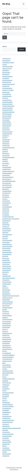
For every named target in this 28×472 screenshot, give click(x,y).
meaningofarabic (7, 301)
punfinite (5, 151)
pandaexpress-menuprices (10, 218)
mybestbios (6, 224)
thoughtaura (6, 402)
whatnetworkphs (7, 66)
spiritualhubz (6, 60)
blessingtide (6, 327)
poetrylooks (6, 260)
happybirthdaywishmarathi (10, 296)
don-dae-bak (6, 183)
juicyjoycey (5, 258)
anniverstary (6, 440)
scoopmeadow (7, 191)
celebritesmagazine (8, 379)
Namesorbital (6, 454)
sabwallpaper (6, 122)
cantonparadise (7, 88)
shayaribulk (5, 120)
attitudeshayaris (7, 298)
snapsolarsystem (7, 371)
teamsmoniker (6, 367)
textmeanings (6, 325)
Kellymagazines (7, 252)
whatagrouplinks (7, 102)
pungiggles (5, 410)
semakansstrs (6, 347)
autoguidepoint (7, 207)
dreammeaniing (7, 349)
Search (4, 46)
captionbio (5, 70)
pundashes (5, 128)
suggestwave (6, 169)
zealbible (5, 381)
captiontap (5, 209)
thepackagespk (7, 173)
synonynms (5, 313)
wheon (4, 390)
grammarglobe (6, 116)
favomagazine (6, 268)
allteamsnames (7, 361)
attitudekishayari (7, 422)
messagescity (6, 323)
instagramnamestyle (8, 278)
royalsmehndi (6, 94)
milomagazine (6, 382)
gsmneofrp (5, 163)
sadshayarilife (6, 442)
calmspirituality (7, 96)
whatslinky (5, 135)
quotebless (5, 394)
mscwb (4, 64)
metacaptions (6, 203)
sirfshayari (5, 424)
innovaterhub (6, 365)
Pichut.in (5, 329)
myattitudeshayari (8, 216)
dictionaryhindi (7, 68)
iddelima (5, 149)
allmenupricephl (7, 303)
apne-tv (4, 400)
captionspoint (6, 284)
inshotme (5, 98)
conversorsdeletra (8, 357)
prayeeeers (5, 197)
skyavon (4, 199)
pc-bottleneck (6, 353)
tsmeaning (5, 311)
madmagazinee (7, 234)
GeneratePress (14, 469)
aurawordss (6, 175)
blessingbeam (6, 126)
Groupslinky (6, 280)
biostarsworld (6, 82)
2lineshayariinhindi (8, 420)
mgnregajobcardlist (8, 147)
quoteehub (5, 74)
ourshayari (5, 213)
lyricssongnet (6, 230)
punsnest (5, 165)
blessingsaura (6, 179)
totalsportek (6, 139)
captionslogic (6, 450)
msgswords (6, 145)
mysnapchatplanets (8, 355)
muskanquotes (7, 100)
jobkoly (4, 446)
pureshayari (6, 92)
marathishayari (7, 244)
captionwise (6, 444)
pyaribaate (5, 215)
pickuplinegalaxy (7, 76)
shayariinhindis (7, 436)
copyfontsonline (7, 246)
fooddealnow (6, 412)
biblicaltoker (6, 299)
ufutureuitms (6, 337)
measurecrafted (7, 132)
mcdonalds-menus (8, 62)
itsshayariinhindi (7, 104)
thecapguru (5, 143)
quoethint (5, 386)
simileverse (5, 335)
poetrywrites (6, 72)
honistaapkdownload (8, 181)
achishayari (5, 292)
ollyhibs (4, 369)
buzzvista (5, 375)
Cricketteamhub (7, 359)
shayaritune (6, 305)
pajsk (4, 363)
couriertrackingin (7, 404)
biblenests (5, 189)
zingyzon (5, 331)
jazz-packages (6, 187)
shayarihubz (6, 201)
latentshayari (6, 294)
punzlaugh (5, 205)
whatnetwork (6, 58)
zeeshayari (5, 226)
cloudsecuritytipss (8, 392)
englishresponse (7, 307)
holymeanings (6, 321)
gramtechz (5, 272)
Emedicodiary (6, 250)
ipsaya (4, 377)
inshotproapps (6, 167)
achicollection (6, 228)
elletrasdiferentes (7, 373)
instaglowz (5, 195)
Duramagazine (6, 254)
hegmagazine (6, 270)
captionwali (5, 426)
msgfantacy (6, 388)
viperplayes (5, 385)
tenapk (4, 286)
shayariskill (5, 211)
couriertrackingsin (7, 434)
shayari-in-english (8, 90)
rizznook (5, 238)
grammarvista (6, 118)
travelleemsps (6, 408)
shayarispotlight (7, 240)
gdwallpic (5, 430)
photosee (5, 256)
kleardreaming (6, 339)
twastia (4, 452)
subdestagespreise (8, 106)
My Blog (6, 4)
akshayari (5, 232)
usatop (4, 398)
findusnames (6, 248)
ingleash (5, 317)
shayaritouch (6, 220)
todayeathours (6, 416)
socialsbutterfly (7, 133)
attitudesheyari (7, 333)
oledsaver (5, 222)
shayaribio (5, 438)
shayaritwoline (6, 282)
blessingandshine (7, 177)
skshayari (5, 288)
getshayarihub (6, 124)
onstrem (4, 137)
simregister (5, 448)
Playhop (4, 274)
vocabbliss (5, 78)
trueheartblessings (8, 171)
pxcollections (6, 418)
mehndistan (6, 264)
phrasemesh (6, 130)
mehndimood (6, 276)
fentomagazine (7, 114)
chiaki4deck (6, 343)
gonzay (4, 351)
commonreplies (7, 315)
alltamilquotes (6, 266)
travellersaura (6, 341)
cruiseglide (5, 141)
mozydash (5, 414)
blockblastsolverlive (8, 84)
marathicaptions (7, 319)
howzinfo (5, 236)
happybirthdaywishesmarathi (11, 428)
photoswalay (6, 290)
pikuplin (4, 309)
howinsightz (6, 242)
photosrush (5, 86)
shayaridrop (6, 432)
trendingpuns (6, 345)
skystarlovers (6, 193)
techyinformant (7, 185)
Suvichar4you (6, 262)
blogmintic (5, 396)
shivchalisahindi (7, 80)
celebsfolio (5, 456)
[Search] (4, 37)
